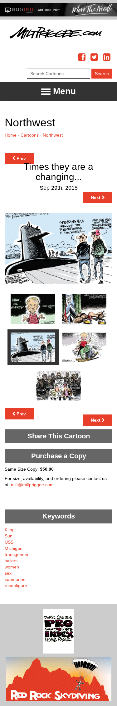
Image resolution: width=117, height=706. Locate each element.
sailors (11, 560)
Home (11, 135)
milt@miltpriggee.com (32, 484)
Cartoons (30, 135)
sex (8, 573)
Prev (20, 158)
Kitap (10, 529)
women (12, 566)
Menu (63, 91)
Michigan (13, 548)
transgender (17, 554)
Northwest (53, 135)
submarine (15, 579)
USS (9, 542)
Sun (8, 535)
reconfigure (16, 585)
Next (96, 197)
